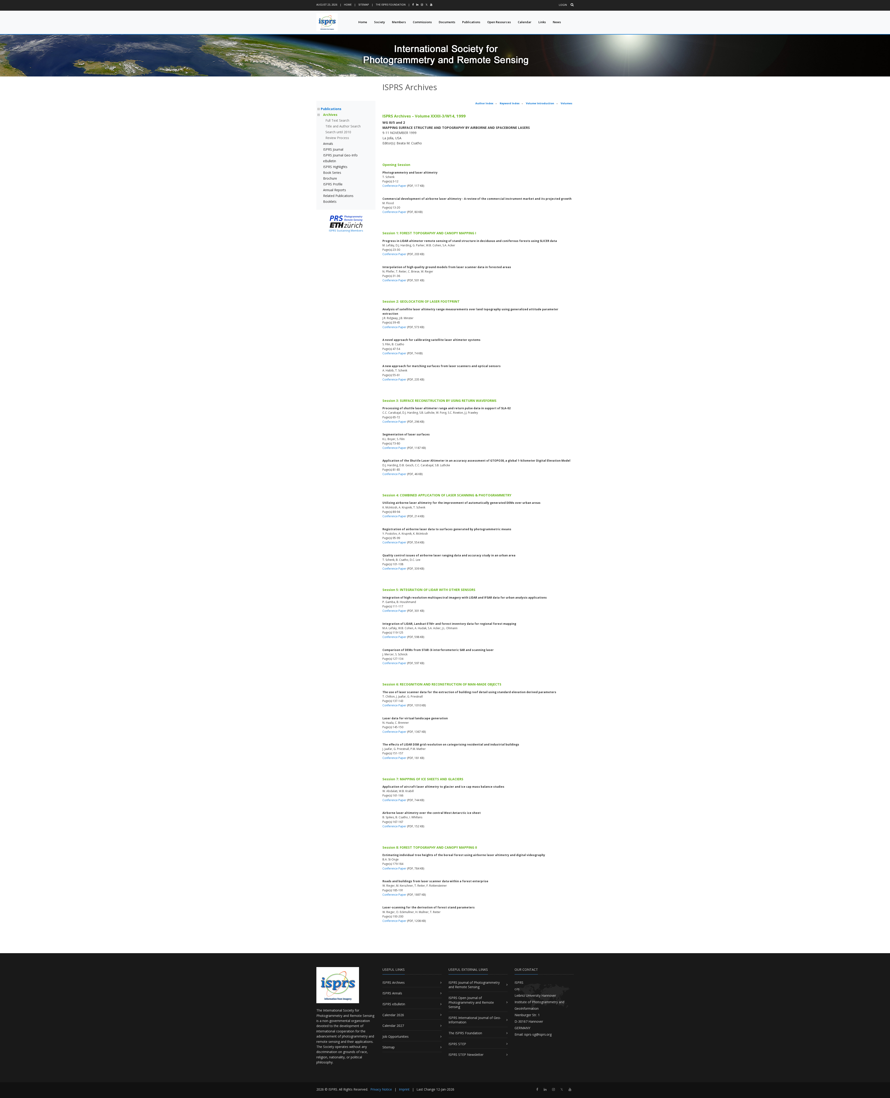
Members (399, 22)
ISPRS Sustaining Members (346, 230)
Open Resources (499, 22)
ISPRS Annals (392, 993)
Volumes (566, 103)
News (557, 22)
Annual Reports (334, 190)
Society (379, 22)
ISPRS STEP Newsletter (465, 1054)
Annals (328, 143)
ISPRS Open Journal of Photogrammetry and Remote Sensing (471, 1002)
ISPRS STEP (457, 1044)
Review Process (337, 138)
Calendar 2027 (393, 1025)
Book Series (332, 172)
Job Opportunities (395, 1036)
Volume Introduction (540, 103)
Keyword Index (509, 103)
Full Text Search (337, 120)
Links (542, 22)
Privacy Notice (381, 1089)
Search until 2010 (338, 132)
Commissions (422, 22)
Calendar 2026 (393, 1015)
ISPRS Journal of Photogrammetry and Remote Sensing (474, 984)
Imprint (404, 1089)
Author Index (484, 103)
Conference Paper (394, 186)
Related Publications (338, 196)
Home (348, 4)
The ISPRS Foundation (391, 4)
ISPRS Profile (333, 184)
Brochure (330, 178)
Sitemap (363, 4)
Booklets (330, 201)
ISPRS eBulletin (393, 1004)
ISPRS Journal (333, 149)
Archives (330, 114)
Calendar (524, 22)
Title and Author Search (343, 126)
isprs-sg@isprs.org (538, 1034)
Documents (447, 22)
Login (563, 4)
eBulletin (329, 161)
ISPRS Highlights (335, 167)
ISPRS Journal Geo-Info (340, 155)
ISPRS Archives (393, 982)
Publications (471, 22)
